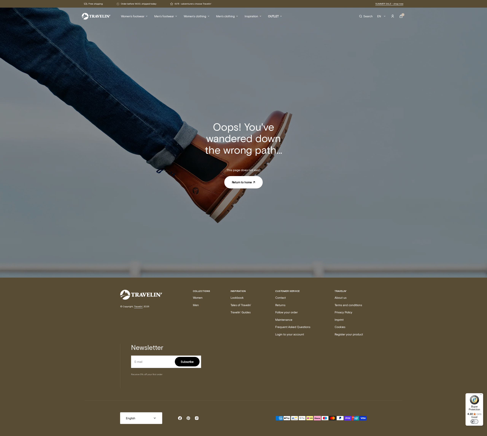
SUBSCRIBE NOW (280, 243)
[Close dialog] (313, 179)
